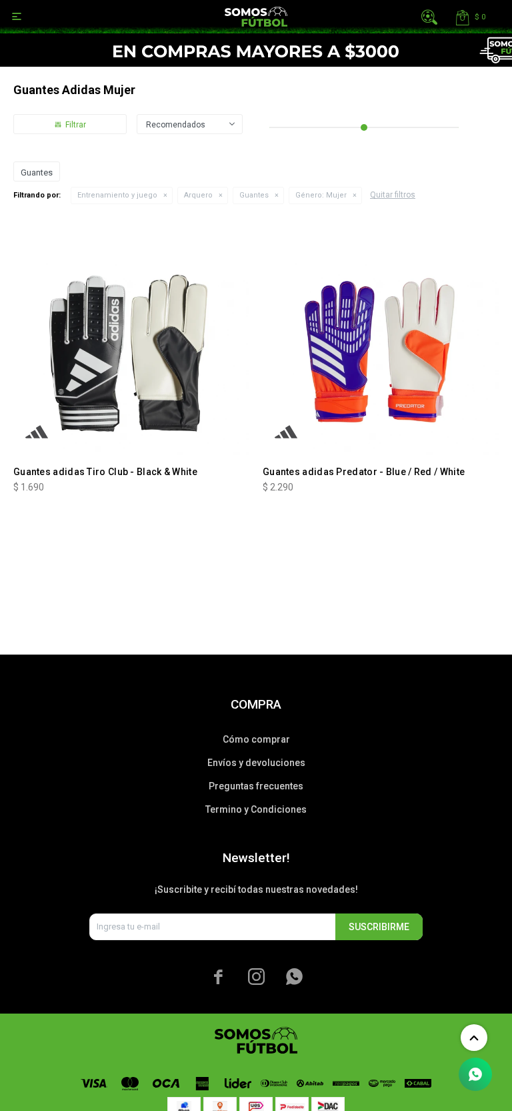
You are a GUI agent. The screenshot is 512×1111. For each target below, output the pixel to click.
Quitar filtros (392, 195)
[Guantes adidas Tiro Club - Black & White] (131, 337)
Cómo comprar (256, 739)
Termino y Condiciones (256, 809)
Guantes (254, 195)
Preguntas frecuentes (256, 786)
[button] (429, 16)
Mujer (321, 195)
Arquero (198, 195)
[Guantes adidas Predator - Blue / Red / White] (381, 337)
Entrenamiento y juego (117, 195)
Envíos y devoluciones (256, 762)
